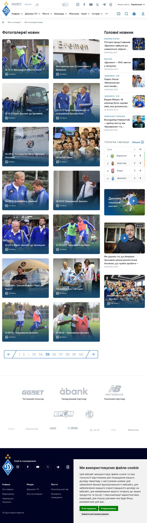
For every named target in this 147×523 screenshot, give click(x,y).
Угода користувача (13, 512)
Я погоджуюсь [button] (89, 508)
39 (74, 354)
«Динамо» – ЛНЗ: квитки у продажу (117, 64)
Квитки (108, 59)
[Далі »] (91, 354)
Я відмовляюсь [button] (108, 508)
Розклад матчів (59, 489)
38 (67, 354)
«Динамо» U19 (112, 76)
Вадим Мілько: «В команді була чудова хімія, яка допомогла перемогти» (116, 103)
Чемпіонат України (114, 116)
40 (81, 354)
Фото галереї (14, 22)
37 (61, 354)
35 (47, 354)
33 (34, 354)
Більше (136, 142)
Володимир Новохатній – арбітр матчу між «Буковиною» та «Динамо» (117, 123)
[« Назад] (10, 354)
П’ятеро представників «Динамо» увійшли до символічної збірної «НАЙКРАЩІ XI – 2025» (117, 46)
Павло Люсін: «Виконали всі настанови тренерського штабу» (116, 83)
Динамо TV (33, 489)
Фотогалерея (34, 494)
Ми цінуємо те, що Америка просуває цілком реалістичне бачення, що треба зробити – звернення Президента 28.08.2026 (123, 260)
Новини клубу (112, 39)
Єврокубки (8, 494)
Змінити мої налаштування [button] (95, 514)
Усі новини (7, 489)
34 (41, 354)
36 (54, 354)
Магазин (74, 13)
